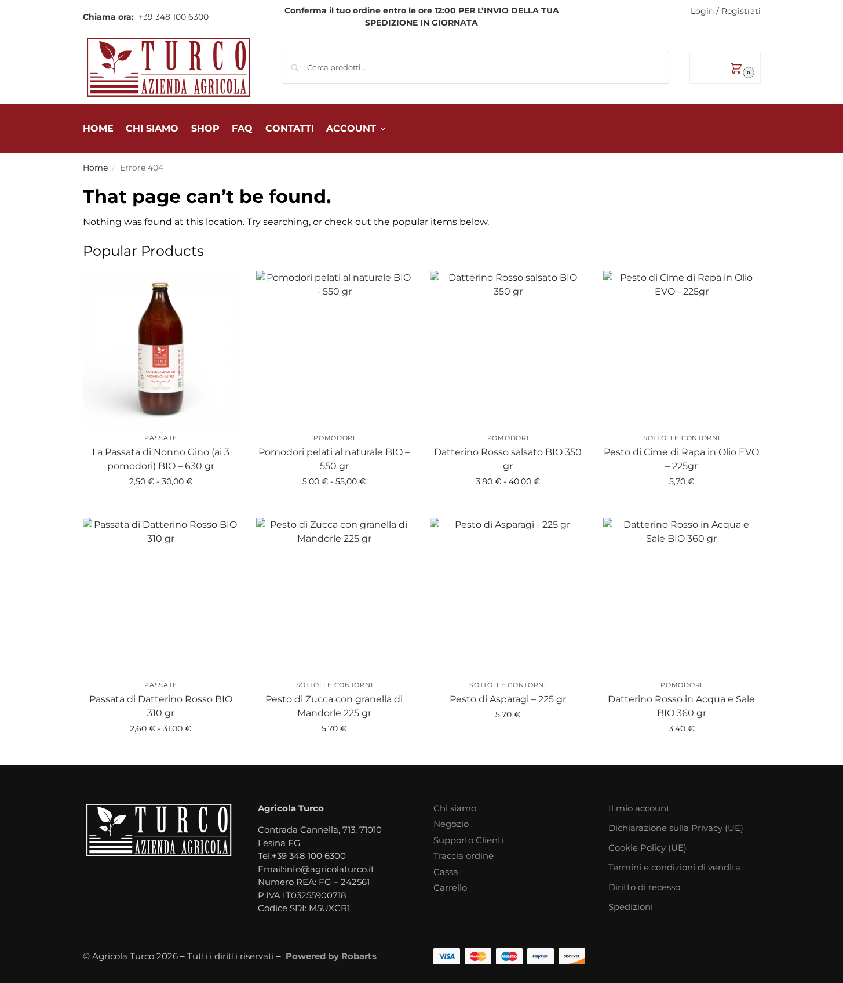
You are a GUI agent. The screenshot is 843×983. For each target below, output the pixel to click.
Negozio (451, 823)
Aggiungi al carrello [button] (682, 506)
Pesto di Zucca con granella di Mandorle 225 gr (334, 706)
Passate (160, 438)
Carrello (450, 887)
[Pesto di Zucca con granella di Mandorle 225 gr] (334, 596)
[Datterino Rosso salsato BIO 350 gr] (508, 349)
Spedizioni (630, 906)
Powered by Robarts (331, 956)
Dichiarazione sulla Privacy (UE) (675, 827)
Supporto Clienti (468, 840)
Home (95, 167)
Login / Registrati (726, 11)
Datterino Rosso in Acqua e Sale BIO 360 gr (681, 706)
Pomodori (334, 438)
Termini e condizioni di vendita (674, 867)
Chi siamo (454, 808)
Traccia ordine (463, 855)
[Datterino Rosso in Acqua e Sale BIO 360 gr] (681, 596)
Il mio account (639, 808)
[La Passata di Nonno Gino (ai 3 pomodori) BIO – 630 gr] (161, 349)
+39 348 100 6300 (172, 17)
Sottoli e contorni (681, 438)
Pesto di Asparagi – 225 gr (508, 699)
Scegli (160, 506)
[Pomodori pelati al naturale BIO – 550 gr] (334, 349)
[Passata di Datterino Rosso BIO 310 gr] (161, 596)
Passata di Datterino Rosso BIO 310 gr (160, 706)
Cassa (445, 871)
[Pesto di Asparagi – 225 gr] (508, 596)
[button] (725, 68)
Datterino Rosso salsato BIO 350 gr (508, 459)
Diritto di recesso (644, 887)
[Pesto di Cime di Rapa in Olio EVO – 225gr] (681, 349)
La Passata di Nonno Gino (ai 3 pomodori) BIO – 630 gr (160, 459)
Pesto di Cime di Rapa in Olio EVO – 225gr (681, 459)
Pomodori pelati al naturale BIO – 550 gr (334, 459)
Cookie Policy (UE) (647, 847)
